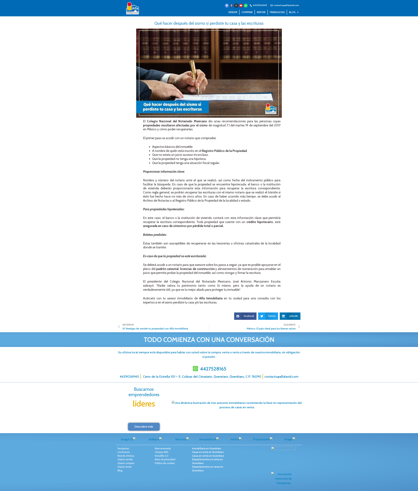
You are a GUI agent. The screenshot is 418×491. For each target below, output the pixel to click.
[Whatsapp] (246, 6)
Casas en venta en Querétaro (208, 455)
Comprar (247, 12)
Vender (232, 12)
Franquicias (277, 12)
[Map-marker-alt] (227, 6)
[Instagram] (236, 6)
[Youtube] (241, 6)
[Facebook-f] (231, 6)
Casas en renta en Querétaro (208, 452)
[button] (245, 316)
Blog (292, 12)
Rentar (261, 12)
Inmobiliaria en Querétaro (206, 448)
